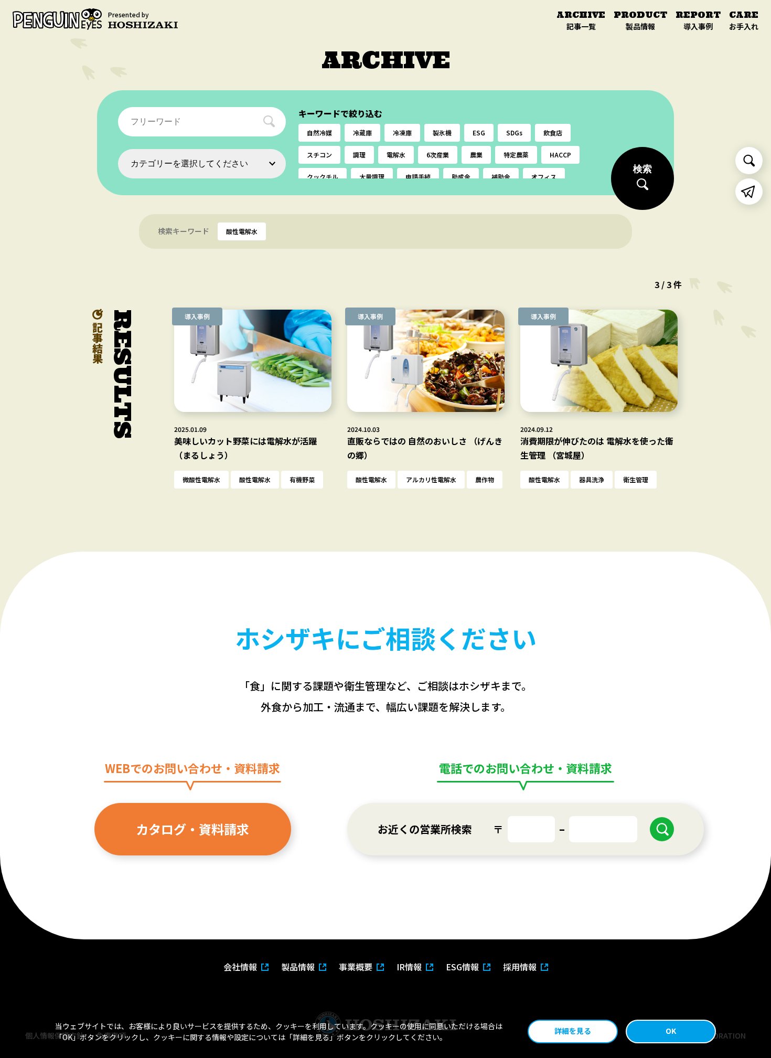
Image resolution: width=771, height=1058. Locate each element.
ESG (479, 132)
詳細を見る (572, 1030)
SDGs (514, 132)
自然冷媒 (319, 132)
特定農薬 (516, 154)
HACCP (560, 154)
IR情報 (409, 966)
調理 (359, 154)
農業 (476, 154)
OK (671, 1030)
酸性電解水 (255, 479)
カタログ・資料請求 (192, 829)
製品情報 (298, 966)
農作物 (484, 479)
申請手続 (418, 176)
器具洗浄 (591, 479)
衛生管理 (635, 479)
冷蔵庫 (362, 132)
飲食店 (552, 132)
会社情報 (240, 966)
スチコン (319, 154)
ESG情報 (462, 966)
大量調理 (371, 176)
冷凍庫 (402, 132)
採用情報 (520, 966)
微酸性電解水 (201, 479)
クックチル (322, 176)
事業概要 (355, 966)
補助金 (500, 176)
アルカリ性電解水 (431, 479)
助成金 (461, 176)
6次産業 (437, 154)
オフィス (543, 176)
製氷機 (442, 132)
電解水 (396, 154)
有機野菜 (302, 479)
